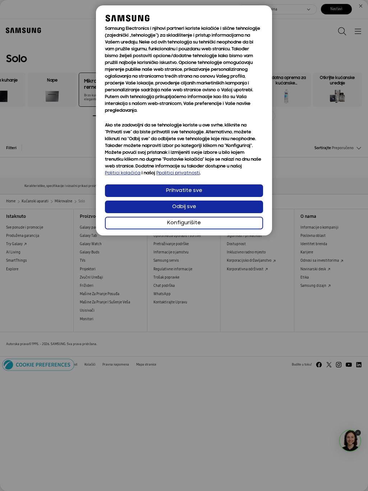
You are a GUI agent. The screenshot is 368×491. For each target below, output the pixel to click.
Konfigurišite (184, 223)
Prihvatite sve (184, 190)
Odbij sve (184, 207)
